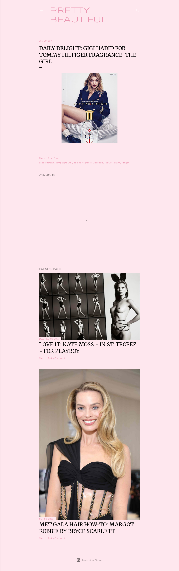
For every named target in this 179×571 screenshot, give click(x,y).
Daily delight (74, 162)
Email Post (53, 158)
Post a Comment (56, 358)
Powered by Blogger (92, 560)
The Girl (108, 162)
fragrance (87, 162)
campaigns (61, 162)
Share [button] (42, 158)
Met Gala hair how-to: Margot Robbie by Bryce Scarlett (86, 527)
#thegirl (50, 162)
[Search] (138, 9)
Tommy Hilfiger (121, 162)
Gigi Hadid (98, 162)
